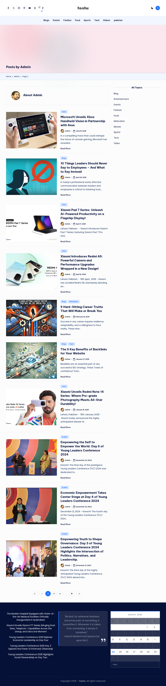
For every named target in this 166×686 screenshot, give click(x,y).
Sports (117, 132)
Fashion (118, 110)
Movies (117, 126)
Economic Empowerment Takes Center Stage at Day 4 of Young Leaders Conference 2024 (84, 497)
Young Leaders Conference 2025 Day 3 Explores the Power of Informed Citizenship (31, 647)
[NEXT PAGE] (79, 593)
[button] (35, 593)
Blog (64, 158)
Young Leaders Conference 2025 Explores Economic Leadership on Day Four (30, 639)
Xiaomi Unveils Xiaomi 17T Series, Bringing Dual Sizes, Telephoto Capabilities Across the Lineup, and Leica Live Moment (31, 628)
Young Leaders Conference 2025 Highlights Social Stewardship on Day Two (30, 656)
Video (117, 143)
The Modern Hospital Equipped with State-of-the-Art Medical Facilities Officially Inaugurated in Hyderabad (31, 616)
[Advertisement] (83, 47)
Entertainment (121, 99)
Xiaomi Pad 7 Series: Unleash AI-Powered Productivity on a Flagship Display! (82, 214)
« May (115, 664)
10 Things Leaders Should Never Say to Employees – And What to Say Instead (84, 167)
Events (64, 437)
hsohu (83, 8)
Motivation (74, 302)
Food (116, 115)
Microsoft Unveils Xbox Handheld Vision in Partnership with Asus (83, 121)
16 (72, 593)
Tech (64, 112)
